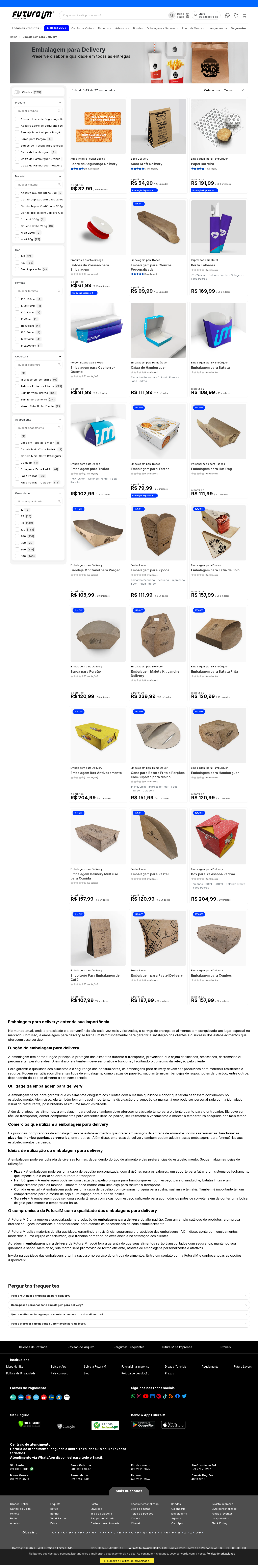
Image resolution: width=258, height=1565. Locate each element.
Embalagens (179, 1513)
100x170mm (31, 305)
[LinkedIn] (152, 1396)
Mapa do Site (14, 1366)
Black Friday (219, 1523)
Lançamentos (220, 1518)
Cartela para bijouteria (105, 1523)
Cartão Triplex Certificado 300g (46, 206)
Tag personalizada (102, 1518)
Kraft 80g (30, 239)
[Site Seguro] (66, 1425)
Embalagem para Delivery (86, 565)
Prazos (169, 1373)
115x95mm (30, 325)
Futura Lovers (243, 1366)
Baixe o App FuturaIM (148, 1415)
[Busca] (171, 15)
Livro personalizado (224, 1508)
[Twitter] (184, 1396)
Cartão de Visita (20, 1508)
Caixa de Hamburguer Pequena (44, 165)
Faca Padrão (33, 475)
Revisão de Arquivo (81, 1347)
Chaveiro (137, 1523)
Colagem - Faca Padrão (39, 469)
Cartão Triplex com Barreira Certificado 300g (54, 212)
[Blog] (171, 1396)
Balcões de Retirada (33, 1347)
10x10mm (29, 319)
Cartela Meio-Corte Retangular (44, 456)
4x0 (27, 262)
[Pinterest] (158, 1396)
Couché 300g (33, 219)
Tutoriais (225, 1347)
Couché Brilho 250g (37, 226)
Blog (86, 1373)
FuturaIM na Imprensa (177, 1347)
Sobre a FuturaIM (95, 1366)
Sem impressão (34, 269)
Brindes (176, 1503)
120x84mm (31, 339)
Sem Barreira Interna (38, 392)
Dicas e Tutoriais (175, 1366)
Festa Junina (139, 565)
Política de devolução (135, 1373)
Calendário (178, 1508)
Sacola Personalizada (145, 1503)
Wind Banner (58, 1518)
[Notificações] (235, 15)
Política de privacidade (220, 1553)
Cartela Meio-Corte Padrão (41, 449)
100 (27, 529)
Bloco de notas (140, 1508)
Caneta (135, 1518)
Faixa (53, 1523)
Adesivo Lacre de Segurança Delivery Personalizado (58, 125)
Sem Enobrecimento (38, 399)
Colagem (29, 462)
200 (27, 536)
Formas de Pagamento (28, 1388)
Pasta (94, 1503)
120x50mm (31, 332)
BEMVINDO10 (160, 3)
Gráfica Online (19, 1503)
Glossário (29, 1532)
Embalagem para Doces (145, 260)
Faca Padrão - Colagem (40, 482)
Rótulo (54, 1508)
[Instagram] (139, 1396)
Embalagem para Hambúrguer (209, 158)
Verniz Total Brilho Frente (40, 406)
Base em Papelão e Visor (40, 442)
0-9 (198, 1532)
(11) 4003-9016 (19, 1469)
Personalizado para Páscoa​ (208, 463)
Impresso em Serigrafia (39, 379)
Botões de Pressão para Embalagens (48, 145)
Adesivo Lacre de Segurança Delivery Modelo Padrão (59, 119)
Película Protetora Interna (41, 386)
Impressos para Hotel (204, 260)
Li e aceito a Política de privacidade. (127, 1560)
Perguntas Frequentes (129, 1347)
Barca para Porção (36, 139)
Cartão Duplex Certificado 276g (45, 199)
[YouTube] (146, 1396)
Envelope (96, 1508)
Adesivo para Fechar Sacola (88, 158)
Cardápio (177, 1523)
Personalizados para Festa (87, 362)
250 (27, 542)
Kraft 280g (31, 232)
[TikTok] (165, 1396)
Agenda (176, 1518)
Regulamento (210, 1366)
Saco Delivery (139, 158)
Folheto (14, 1513)
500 (28, 556)
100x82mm (31, 312)
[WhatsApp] (227, 15)
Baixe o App (59, 1366)
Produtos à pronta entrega (87, 260)
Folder (14, 1518)
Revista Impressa (222, 1503)
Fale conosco (59, 1373)
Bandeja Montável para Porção (45, 132)
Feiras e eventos (222, 1513)
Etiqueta (55, 1503)
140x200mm (31, 345)
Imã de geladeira (101, 1513)
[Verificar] (29, 1424)
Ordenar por (212, 90)
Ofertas (31, 92)
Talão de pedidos (142, 1513)
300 (27, 549)
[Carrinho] (244, 15)
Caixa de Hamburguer (38, 152)
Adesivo (15, 1523)
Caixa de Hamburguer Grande (43, 158)
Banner (54, 1513)
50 (27, 522)
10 (25, 509)
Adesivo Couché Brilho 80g (42, 192)
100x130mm (31, 299)
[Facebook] (177, 1396)
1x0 (26, 256)
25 (26, 516)
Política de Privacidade (21, 1373)
